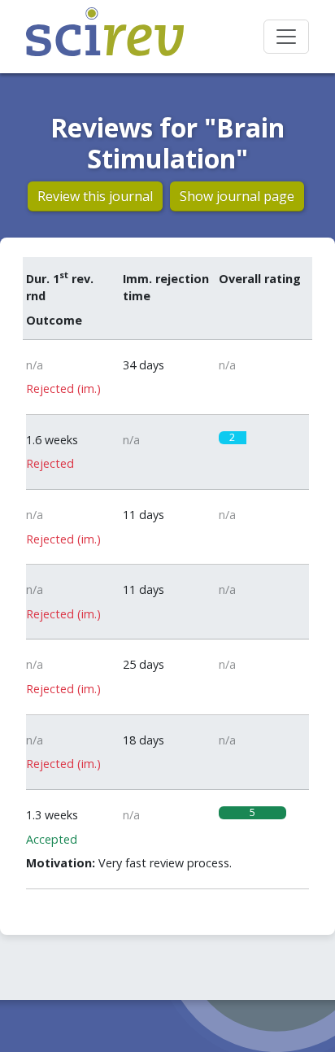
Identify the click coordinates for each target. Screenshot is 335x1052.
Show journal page (237, 196)
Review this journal (95, 196)
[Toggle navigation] (286, 37)
